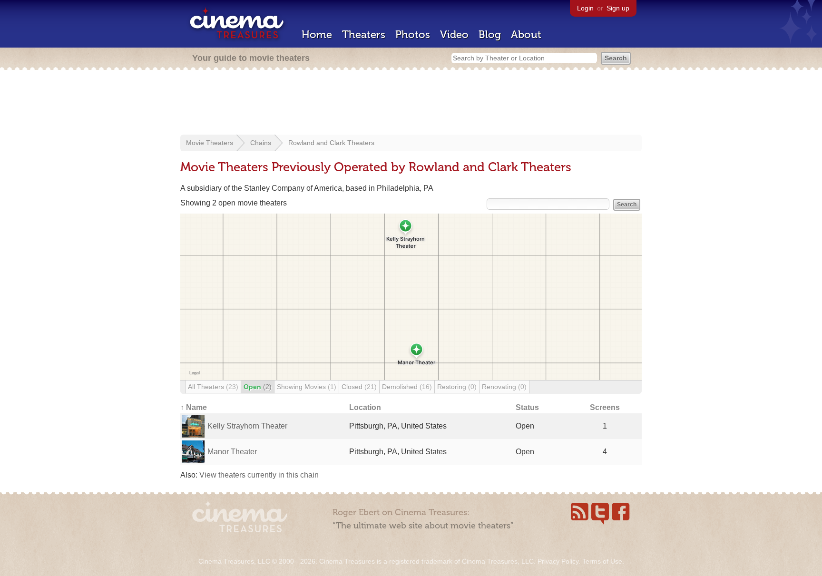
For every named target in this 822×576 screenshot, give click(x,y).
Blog (490, 34)
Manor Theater (232, 452)
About (526, 34)
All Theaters (213, 387)
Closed (359, 387)
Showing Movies (306, 387)
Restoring (457, 387)
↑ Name (193, 407)
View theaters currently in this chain (259, 475)
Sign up (618, 8)
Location (365, 407)
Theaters (363, 34)
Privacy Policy (558, 561)
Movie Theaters (209, 142)
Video (454, 34)
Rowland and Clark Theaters (331, 142)
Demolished (407, 387)
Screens (605, 407)
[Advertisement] (411, 103)
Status (527, 407)
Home (317, 34)
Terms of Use (602, 561)
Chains (260, 142)
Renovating (504, 387)
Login (585, 8)
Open (258, 387)
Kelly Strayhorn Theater (247, 426)
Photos (412, 34)
